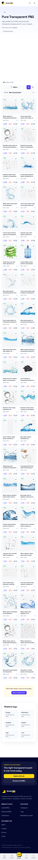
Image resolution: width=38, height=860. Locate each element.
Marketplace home (26, 815)
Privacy (3, 832)
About (3, 824)
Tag (4, 12)
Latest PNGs (5, 808)
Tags (22, 811)
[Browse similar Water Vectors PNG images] (16, 130)
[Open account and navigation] (34, 3)
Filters (15, 87)
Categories (24, 808)
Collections (5, 815)
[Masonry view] (33, 87)
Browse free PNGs (19, 781)
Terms (3, 836)
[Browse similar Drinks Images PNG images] (33, 246)
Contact (4, 828)
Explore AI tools (19, 776)
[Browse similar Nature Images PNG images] (33, 363)
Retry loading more (19, 692)
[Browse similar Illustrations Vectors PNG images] (16, 246)
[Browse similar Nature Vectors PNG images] (16, 100)
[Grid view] (29, 87)
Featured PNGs (6, 811)
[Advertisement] (19, 57)
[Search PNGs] (30, 3)
